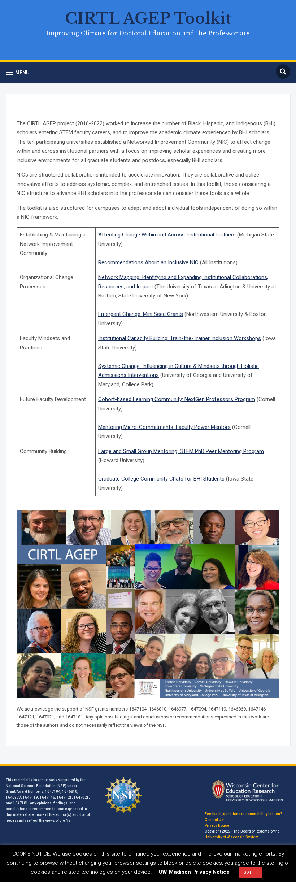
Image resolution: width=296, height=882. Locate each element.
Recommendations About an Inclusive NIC (148, 262)
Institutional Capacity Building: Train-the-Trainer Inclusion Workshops (179, 338)
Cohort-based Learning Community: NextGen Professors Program (176, 399)
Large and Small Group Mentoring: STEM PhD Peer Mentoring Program (181, 451)
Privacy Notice (217, 825)
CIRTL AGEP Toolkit (148, 18)
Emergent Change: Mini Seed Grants (140, 314)
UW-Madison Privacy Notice (194, 872)
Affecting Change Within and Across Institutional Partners (167, 234)
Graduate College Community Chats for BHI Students (161, 478)
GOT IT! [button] (250, 872)
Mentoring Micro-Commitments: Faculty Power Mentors (164, 427)
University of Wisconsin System (231, 837)
